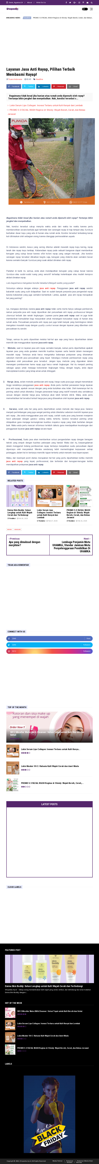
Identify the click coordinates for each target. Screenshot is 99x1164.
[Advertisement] (49, 41)
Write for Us (41, 2)
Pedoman (69, 1161)
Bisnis (9, 529)
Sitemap (79, 1162)
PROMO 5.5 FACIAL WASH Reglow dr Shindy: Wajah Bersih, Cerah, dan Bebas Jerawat (41, 18)
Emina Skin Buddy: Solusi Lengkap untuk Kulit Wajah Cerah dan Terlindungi (44, 986)
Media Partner (58, 1161)
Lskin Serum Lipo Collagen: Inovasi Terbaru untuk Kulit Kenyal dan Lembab (46, 105)
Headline (83, 18)
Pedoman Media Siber (85, 1161)
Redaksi (69, 1162)
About (29, 2)
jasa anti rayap (47, 288)
